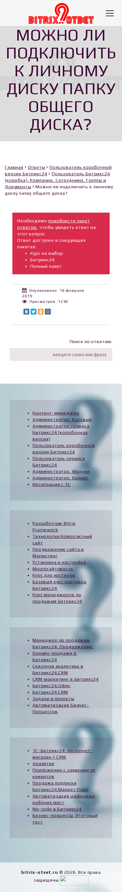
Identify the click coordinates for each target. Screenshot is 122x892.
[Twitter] (33, 312)
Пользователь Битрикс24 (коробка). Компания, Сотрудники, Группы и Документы (57, 180)
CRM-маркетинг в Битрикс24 (66, 679)
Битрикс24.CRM (50, 692)
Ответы (36, 167)
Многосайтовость (53, 568)
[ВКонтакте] (26, 312)
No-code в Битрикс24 (57, 808)
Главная (14, 167)
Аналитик (44, 763)
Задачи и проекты (53, 698)
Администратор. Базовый (62, 419)
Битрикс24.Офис (52, 685)
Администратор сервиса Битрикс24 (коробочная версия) (61, 432)
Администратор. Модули (61, 471)
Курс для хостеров (54, 575)
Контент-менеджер (56, 412)
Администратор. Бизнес (60, 477)
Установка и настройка (59, 562)
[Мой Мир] (48, 312)
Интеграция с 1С (52, 484)
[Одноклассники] (41, 312)
